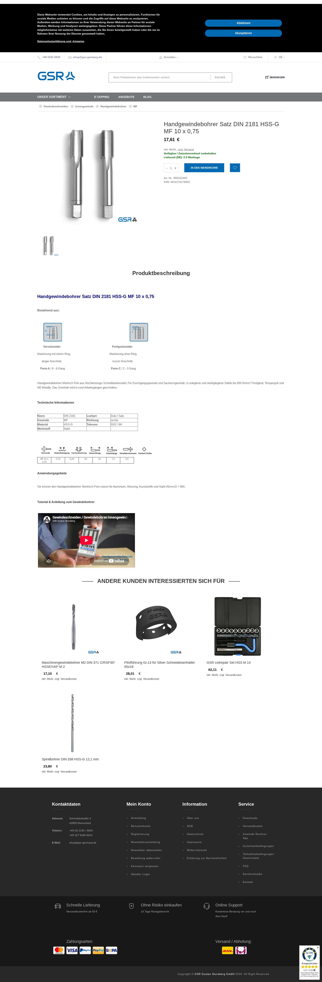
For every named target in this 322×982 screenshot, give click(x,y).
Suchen (220, 77)
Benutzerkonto (141, 826)
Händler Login (140, 874)
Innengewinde (84, 106)
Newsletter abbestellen (146, 850)
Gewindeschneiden (56, 106)
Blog (147, 97)
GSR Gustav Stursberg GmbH (215, 973)
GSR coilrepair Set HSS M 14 (229, 662)
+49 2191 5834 (51, 57)
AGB (190, 826)
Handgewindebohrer (113, 106)
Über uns (193, 817)
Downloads (250, 817)
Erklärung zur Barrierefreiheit (207, 858)
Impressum (194, 842)
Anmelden (170, 57)
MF (135, 106)
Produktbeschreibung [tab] (161, 273)
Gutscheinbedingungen (256, 845)
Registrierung (140, 834)
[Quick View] (87, 649)
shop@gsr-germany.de (87, 57)
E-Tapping (101, 97)
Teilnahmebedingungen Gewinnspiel (256, 856)
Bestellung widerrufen (145, 858)
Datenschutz (195, 834)
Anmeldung (138, 817)
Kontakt (248, 881)
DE (280, 57)
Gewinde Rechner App (255, 836)
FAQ (246, 865)
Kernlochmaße (252, 873)
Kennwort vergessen (145, 866)
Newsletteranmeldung (145, 842)
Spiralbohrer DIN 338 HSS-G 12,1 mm (70, 759)
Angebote (126, 97)
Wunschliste (255, 57)
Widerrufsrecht (197, 850)
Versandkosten (253, 826)
